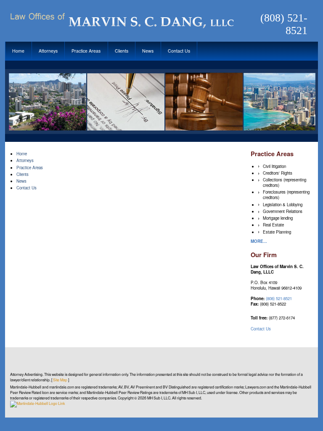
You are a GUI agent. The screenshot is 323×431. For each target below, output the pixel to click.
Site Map (60, 380)
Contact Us (179, 51)
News (148, 51)
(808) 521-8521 (283, 24)
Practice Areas (86, 51)
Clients (121, 51)
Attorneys (48, 51)
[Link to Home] (121, 19)
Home (18, 51)
